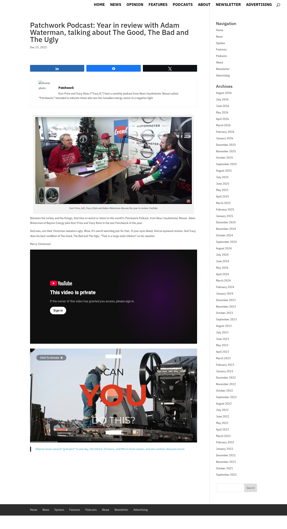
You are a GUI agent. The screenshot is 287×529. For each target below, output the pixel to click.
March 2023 (223, 358)
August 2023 (224, 326)
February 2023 (225, 365)
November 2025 (226, 151)
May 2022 (222, 423)
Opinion (134, 5)
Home (99, 5)
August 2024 (224, 248)
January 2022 (224, 449)
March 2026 (223, 125)
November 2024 (226, 229)
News (115, 5)
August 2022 (224, 403)
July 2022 (222, 410)
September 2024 (226, 242)
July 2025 (222, 177)
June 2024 (222, 261)
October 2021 (224, 468)
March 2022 (223, 436)
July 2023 (222, 332)
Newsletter (228, 5)
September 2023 (226, 319)
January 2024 (224, 293)
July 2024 (222, 255)
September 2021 (226, 474)
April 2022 (222, 429)
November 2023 (226, 306)
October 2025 (224, 157)
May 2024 (222, 268)
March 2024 (223, 280)
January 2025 (224, 216)
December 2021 (226, 455)
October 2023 (224, 313)
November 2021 (226, 462)
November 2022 (226, 384)
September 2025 (226, 164)
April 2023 (222, 352)
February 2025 (225, 209)
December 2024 (226, 222)
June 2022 (222, 416)
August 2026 (224, 93)
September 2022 (226, 397)
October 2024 (224, 235)
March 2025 (223, 203)
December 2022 (226, 377)
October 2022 (224, 390)
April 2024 (222, 274)
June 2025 (222, 184)
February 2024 (225, 287)
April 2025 (222, 196)
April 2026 (222, 119)
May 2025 (222, 190)
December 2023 (226, 300)
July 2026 (222, 99)
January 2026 (224, 138)
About (204, 5)
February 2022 (225, 442)
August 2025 (224, 170)
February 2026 (225, 132)
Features (158, 5)
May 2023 (222, 345)
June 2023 (222, 339)
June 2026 (222, 106)
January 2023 (224, 371)
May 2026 (222, 112)
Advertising (259, 5)
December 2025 (226, 145)
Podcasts (183, 5)
